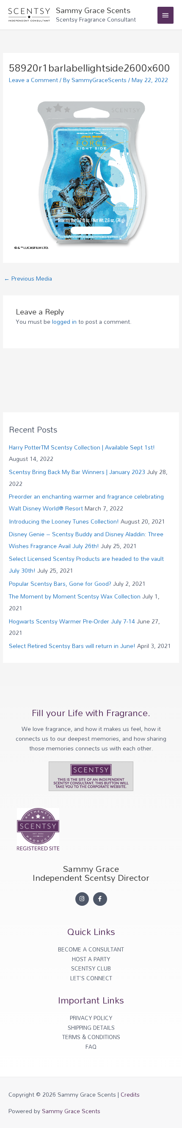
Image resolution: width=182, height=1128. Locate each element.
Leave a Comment (33, 79)
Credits (130, 1094)
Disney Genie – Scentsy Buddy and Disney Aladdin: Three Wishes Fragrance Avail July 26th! (86, 539)
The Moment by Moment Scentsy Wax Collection (75, 596)
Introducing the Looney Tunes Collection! (64, 521)
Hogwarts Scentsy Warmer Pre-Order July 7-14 (72, 621)
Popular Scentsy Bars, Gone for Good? (60, 583)
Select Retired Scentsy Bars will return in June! (72, 645)
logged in (64, 321)
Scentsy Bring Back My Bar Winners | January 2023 (77, 471)
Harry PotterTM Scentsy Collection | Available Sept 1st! (82, 447)
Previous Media (28, 278)
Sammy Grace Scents (93, 10)
